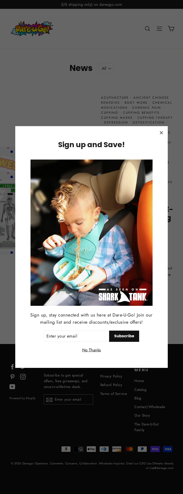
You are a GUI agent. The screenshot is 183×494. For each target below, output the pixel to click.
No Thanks (91, 350)
